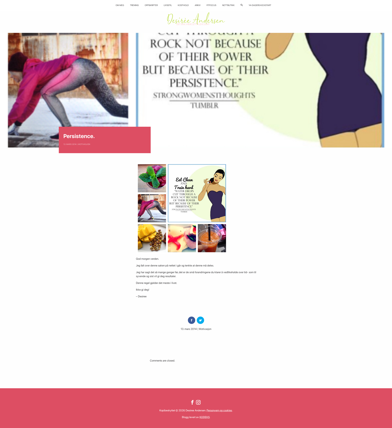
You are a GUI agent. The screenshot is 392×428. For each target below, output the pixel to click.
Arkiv (198, 5)
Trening (134, 5)
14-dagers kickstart (260, 5)
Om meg (120, 5)
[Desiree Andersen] (196, 18)
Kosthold (183, 5)
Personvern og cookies (219, 410)
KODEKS (205, 417)
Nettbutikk (228, 5)
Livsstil (168, 5)
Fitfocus (211, 5)
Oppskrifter (151, 5)
